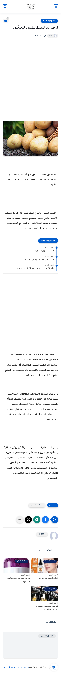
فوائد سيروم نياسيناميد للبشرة (39, 260)
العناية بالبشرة (49, 21)
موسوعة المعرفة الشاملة (16, 668)
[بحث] (5, 6)
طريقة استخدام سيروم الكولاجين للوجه (35, 268)
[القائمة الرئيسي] (56, 6)
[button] (45, 519)
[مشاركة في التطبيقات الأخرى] (19, 519)
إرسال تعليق (47, 636)
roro (50, 36)
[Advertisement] (30, 79)
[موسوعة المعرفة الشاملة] (30, 6)
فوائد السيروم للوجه (44, 251)
